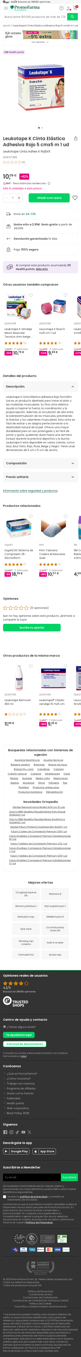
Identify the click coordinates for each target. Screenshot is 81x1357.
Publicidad (13, 1098)
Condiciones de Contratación (40, 1297)
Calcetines (43, 769)
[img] (40, 164)
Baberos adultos (20, 764)
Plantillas (24, 787)
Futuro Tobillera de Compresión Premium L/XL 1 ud (39, 843)
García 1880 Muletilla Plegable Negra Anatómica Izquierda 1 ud (37, 821)
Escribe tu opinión (32, 628)
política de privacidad (33, 1196)
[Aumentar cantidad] (19, 198)
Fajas (67, 773)
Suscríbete (69, 1177)
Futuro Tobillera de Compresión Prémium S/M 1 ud (38, 855)
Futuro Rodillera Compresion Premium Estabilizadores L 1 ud (40, 850)
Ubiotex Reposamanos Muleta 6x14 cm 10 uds (39, 807)
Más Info (42, 269)
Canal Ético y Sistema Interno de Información (40, 1306)
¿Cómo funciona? (19, 1079)
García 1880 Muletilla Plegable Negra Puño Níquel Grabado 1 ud (37, 813)
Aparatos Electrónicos (27, 760)
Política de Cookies (40, 1303)
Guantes (27, 778)
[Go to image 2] (42, 128)
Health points (15, 1103)
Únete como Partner (20, 1093)
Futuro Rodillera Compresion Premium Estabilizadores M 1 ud (40, 837)
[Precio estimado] (48, 183)
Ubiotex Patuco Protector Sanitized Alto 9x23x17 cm (38, 827)
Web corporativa (18, 1108)
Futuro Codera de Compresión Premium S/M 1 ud (39, 831)
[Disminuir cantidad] (6, 198)
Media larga (60, 778)
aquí (24, 1056)
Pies (65, 782)
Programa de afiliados (21, 1088)
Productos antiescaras (46, 787)
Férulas (14, 778)
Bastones (39, 764)
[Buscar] (72, 17)
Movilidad (28, 782)
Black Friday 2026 (18, 1113)
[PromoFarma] (25, 8)
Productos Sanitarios (30, 792)
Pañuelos (54, 782)
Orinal (41, 782)
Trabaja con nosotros (21, 1083)
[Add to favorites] (75, 198)
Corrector (36, 773)
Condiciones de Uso (40, 1294)
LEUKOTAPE (10, 157)
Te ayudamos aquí (19, 1035)
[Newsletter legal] (5, 1198)
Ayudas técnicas (53, 760)
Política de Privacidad (39, 1222)
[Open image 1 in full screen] (41, 87)
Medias (15, 782)
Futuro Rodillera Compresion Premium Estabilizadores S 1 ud (40, 862)
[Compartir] (75, 138)
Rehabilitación (54, 792)
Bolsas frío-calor (24, 769)
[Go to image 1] (39, 128)
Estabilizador (52, 773)
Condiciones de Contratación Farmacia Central (40, 1300)
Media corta (43, 778)
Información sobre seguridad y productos (30, 491)
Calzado (58, 769)
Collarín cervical (17, 773)
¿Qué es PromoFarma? (22, 1074)
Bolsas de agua (57, 764)
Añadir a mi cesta (49, 198)
